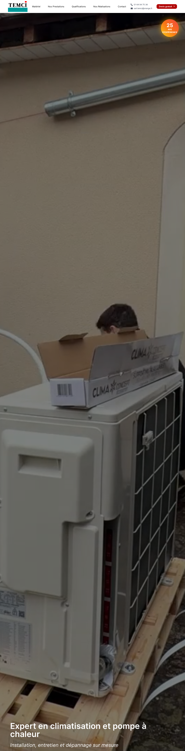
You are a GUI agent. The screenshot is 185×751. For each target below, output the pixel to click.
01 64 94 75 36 (141, 4)
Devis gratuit (165, 6)
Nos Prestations (56, 6)
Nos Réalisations (101, 6)
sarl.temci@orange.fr (143, 8)
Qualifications (79, 6)
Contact (122, 6)
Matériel (36, 6)
